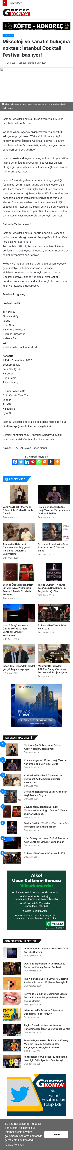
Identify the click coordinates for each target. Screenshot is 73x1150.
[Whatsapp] (39, 462)
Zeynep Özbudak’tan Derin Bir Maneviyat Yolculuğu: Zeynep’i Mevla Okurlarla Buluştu (45, 810)
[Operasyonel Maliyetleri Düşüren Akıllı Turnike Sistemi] (12, 953)
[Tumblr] (51, 462)
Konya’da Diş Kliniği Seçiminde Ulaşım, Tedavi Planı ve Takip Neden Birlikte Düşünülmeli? (46, 997)
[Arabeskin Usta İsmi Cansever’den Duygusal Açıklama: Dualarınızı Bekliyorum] (19, 532)
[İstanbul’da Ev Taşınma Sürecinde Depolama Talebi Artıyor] (12, 1014)
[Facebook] (15, 462)
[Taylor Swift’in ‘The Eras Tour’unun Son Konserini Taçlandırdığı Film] (54, 572)
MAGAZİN (8, 35)
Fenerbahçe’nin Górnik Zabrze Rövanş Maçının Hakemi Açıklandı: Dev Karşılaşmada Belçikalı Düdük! (46, 1044)
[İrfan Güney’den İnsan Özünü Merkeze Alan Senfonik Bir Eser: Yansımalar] (19, 613)
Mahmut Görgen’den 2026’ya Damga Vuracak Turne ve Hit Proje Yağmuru (53, 669)
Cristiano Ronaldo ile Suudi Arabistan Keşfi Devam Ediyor (53, 547)
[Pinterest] (33, 462)
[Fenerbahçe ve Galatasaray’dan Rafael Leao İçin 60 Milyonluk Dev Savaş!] (12, 1061)
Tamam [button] (56, 1134)
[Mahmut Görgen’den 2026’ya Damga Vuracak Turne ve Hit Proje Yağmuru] (54, 653)
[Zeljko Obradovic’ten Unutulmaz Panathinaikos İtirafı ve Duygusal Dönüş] (12, 1030)
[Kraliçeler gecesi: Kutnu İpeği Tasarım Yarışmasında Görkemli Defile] (54, 494)
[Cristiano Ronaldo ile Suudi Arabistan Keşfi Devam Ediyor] (54, 532)
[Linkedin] (27, 462)
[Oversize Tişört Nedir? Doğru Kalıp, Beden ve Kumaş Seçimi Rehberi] (12, 968)
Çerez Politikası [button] (14, 1144)
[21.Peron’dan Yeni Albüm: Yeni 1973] (54, 613)
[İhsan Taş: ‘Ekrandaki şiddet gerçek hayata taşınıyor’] (19, 653)
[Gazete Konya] (16, 12)
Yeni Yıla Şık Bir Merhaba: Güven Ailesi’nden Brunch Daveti (18, 510)
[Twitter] (21, 462)
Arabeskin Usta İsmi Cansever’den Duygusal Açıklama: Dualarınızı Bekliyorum (43, 779)
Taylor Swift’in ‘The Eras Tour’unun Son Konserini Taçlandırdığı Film (52, 588)
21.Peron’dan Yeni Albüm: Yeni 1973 (44, 853)
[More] (57, 462)
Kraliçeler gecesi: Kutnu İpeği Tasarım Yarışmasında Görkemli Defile (54, 510)
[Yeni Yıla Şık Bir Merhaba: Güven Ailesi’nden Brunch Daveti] (19, 494)
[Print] (45, 462)
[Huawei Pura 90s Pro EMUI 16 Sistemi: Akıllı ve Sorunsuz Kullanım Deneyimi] (12, 983)
